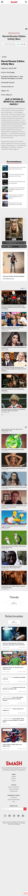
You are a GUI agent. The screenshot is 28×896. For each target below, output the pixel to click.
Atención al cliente (14, 795)
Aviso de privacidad (13, 789)
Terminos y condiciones (13, 787)
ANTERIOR (4, 56)
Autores (14, 780)
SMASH (14, 774)
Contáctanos (14, 797)
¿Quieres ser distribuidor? (14, 799)
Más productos (14, 603)
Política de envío (14, 791)
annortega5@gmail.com (8, 278)
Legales (13, 785)
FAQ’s (13, 801)
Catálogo (13, 776)
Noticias (14, 778)
